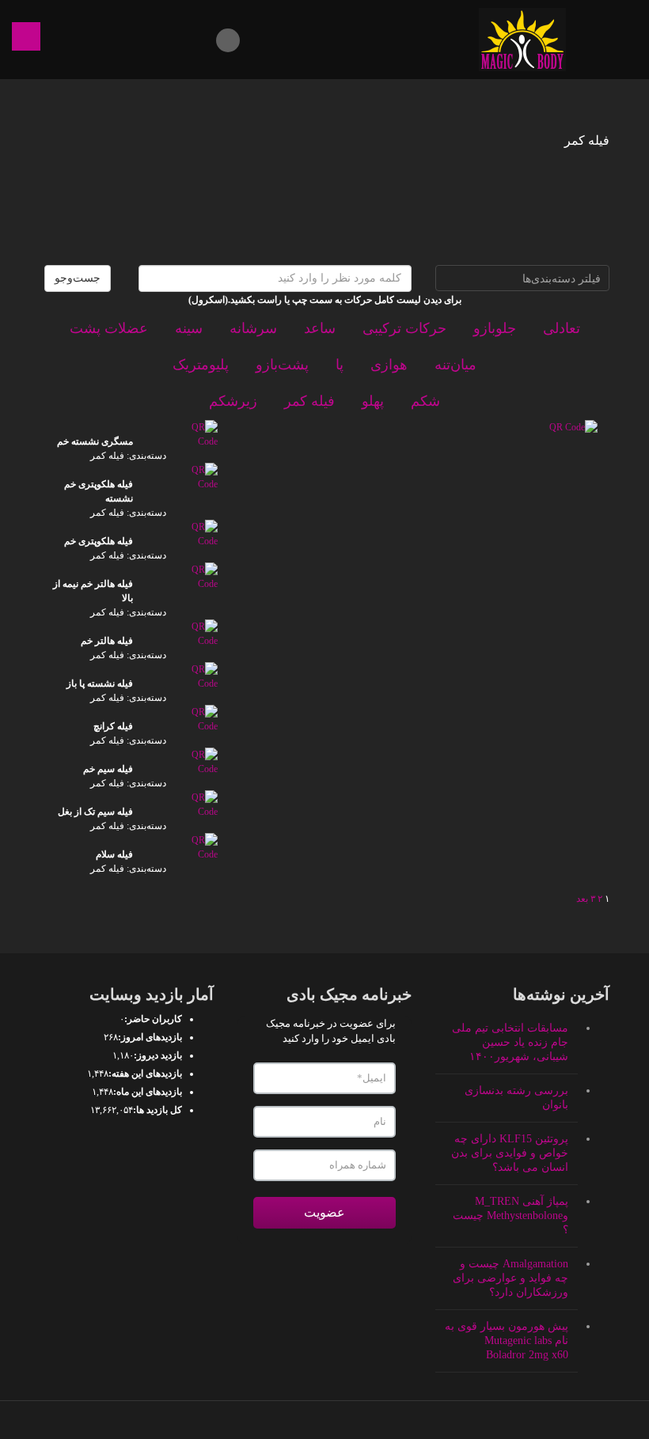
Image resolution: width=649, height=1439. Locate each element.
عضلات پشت (109, 328)
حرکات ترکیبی (404, 328)
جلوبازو (494, 328)
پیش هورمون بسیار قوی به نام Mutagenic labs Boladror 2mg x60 (506, 1340)
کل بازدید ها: (157, 1109)
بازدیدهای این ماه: (147, 1091)
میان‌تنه (455, 365)
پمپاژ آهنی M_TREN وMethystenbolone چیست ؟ (510, 1215)
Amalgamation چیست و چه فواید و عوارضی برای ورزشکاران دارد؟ (510, 1278)
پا (339, 365)
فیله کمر (309, 401)
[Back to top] (324, 1420)
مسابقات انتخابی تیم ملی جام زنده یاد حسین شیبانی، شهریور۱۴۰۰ (510, 1042)
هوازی (389, 365)
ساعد (320, 328)
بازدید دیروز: (158, 1055)
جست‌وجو (78, 278)
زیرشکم (233, 401)
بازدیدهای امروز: (150, 1037)
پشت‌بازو (282, 365)
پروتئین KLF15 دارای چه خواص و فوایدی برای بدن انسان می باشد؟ (509, 1153)
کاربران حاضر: (153, 1018)
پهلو (373, 401)
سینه (189, 328)
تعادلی (561, 328)
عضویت (324, 1212)
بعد (582, 898)
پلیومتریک (201, 365)
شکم (425, 401)
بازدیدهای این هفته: (145, 1073)
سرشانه (253, 328)
